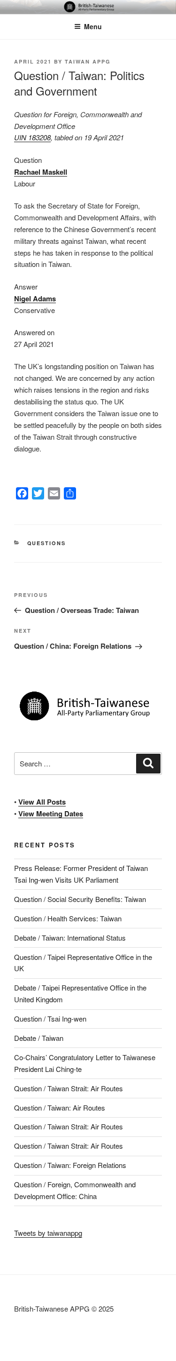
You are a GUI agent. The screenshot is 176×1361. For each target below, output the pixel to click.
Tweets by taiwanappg (48, 1233)
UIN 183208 (32, 137)
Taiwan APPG (88, 61)
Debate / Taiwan (38, 1038)
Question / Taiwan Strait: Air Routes (68, 1088)
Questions (46, 543)
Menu (93, 26)
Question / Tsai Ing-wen (50, 1018)
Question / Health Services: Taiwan (68, 918)
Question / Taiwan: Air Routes (59, 1107)
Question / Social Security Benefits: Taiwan (80, 899)
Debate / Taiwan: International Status (70, 937)
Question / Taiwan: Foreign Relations (70, 1165)
